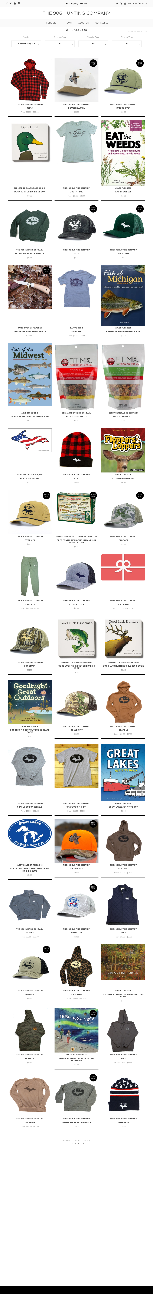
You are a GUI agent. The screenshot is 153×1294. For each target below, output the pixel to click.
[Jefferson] (123, 1094)
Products (50, 23)
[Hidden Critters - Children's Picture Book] (123, 962)
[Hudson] (30, 1030)
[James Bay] (30, 1094)
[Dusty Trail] (76, 142)
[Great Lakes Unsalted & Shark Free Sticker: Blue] (30, 833)
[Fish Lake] (76, 287)
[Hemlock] (30, 966)
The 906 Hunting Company (76, 13)
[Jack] (123, 1030)
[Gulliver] (123, 841)
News (69, 23)
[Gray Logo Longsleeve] (30, 766)
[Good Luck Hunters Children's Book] (123, 638)
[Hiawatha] (76, 966)
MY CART (135, 4)
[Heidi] (123, 905)
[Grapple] (123, 702)
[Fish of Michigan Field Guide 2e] (123, 295)
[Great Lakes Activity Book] (123, 772)
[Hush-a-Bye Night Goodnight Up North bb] (76, 1030)
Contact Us (101, 23)
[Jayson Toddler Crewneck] (76, 1094)
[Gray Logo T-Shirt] (76, 766)
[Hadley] (30, 905)
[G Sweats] (30, 576)
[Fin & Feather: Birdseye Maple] (30, 287)
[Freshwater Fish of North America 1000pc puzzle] (76, 508)
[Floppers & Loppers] (123, 450)
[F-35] (76, 226)
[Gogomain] (30, 638)
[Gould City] (76, 702)
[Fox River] (30, 512)
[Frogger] (123, 512)
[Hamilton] (76, 905)
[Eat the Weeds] (123, 153)
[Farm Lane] (123, 226)
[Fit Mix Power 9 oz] (123, 377)
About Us (83, 23)
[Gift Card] (123, 567)
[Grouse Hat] (76, 841)
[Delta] (30, 80)
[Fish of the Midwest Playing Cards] (30, 374)
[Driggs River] (123, 80)
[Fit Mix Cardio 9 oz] (76, 377)
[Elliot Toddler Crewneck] (30, 226)
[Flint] (76, 450)
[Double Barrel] (76, 80)
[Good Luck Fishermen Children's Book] (76, 638)
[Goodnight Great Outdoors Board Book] (30, 702)
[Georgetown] (76, 576)
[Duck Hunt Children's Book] (30, 142)
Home (131, 31)
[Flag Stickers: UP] (30, 440)
